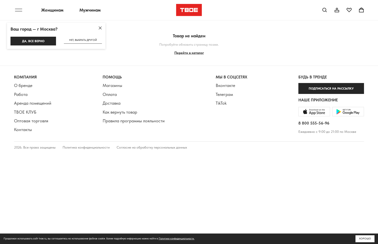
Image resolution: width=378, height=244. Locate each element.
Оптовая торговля (31, 120)
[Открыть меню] (18, 10)
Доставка (112, 103)
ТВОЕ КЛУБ (25, 112)
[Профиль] (337, 10)
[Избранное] (349, 10)
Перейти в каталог (189, 53)
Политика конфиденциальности (86, 147)
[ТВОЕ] (189, 10)
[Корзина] (361, 10)
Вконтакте (225, 85)
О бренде (23, 85)
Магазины (112, 85)
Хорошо (365, 238)
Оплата (110, 94)
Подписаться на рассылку (331, 88)
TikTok (221, 103)
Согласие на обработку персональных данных (152, 147)
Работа (21, 94)
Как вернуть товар (120, 112)
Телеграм (224, 94)
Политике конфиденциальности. (176, 238)
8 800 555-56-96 (313, 123)
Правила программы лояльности (134, 120)
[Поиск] (324, 10)
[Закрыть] (100, 28)
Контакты (23, 129)
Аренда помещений (32, 103)
